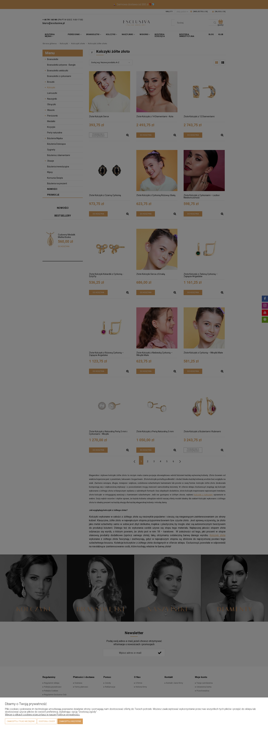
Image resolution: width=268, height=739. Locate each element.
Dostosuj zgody (47, 721)
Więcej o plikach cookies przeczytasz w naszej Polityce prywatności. (42, 714)
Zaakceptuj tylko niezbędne (21, 721)
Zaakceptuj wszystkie (70, 721)
